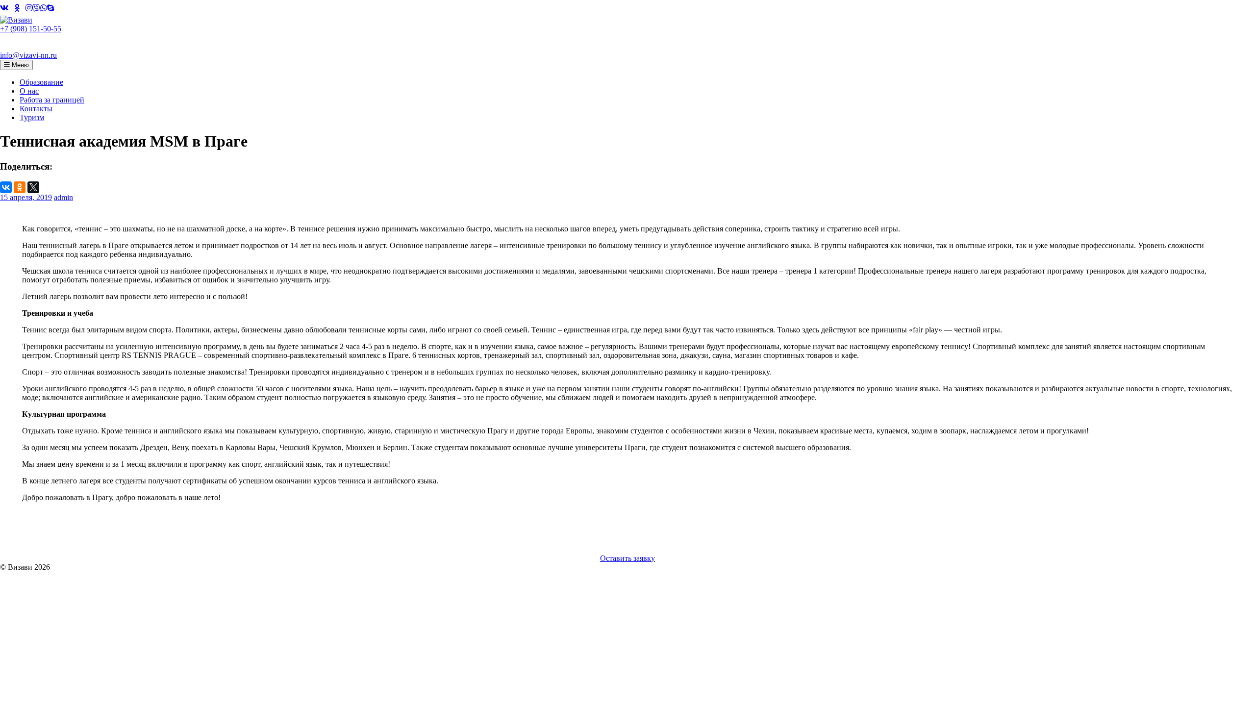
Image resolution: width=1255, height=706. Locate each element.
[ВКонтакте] (6, 187)
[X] (33, 187)
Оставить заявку (627, 558)
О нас (29, 91)
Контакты (36, 108)
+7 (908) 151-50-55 (30, 29)
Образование (41, 82)
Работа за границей (52, 100)
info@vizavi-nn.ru (28, 55)
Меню (19, 65)
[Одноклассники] (19, 187)
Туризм (32, 117)
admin (63, 197)
